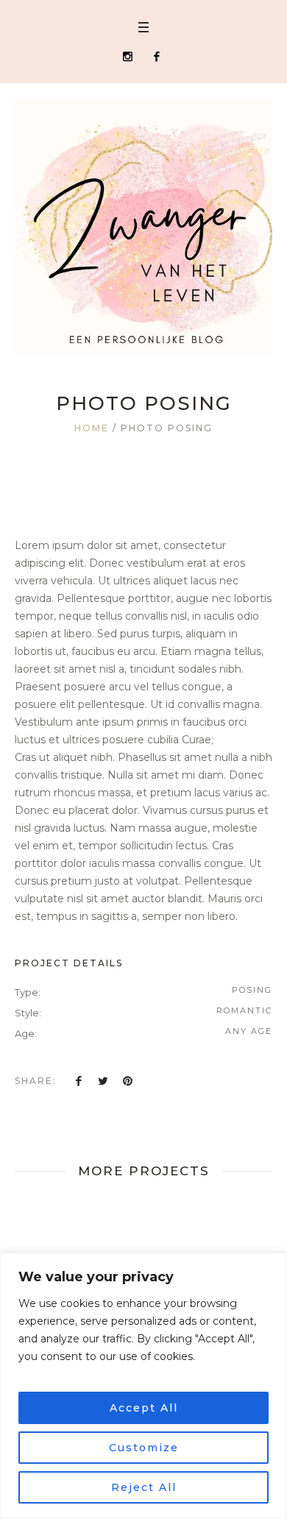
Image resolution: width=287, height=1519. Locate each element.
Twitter (103, 1080)
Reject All (144, 1487)
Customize (144, 1447)
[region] (143, 1386)
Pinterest (127, 1080)
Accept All (144, 1407)
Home (91, 427)
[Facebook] (156, 56)
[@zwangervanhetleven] (127, 56)
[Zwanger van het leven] (143, 226)
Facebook (78, 1080)
